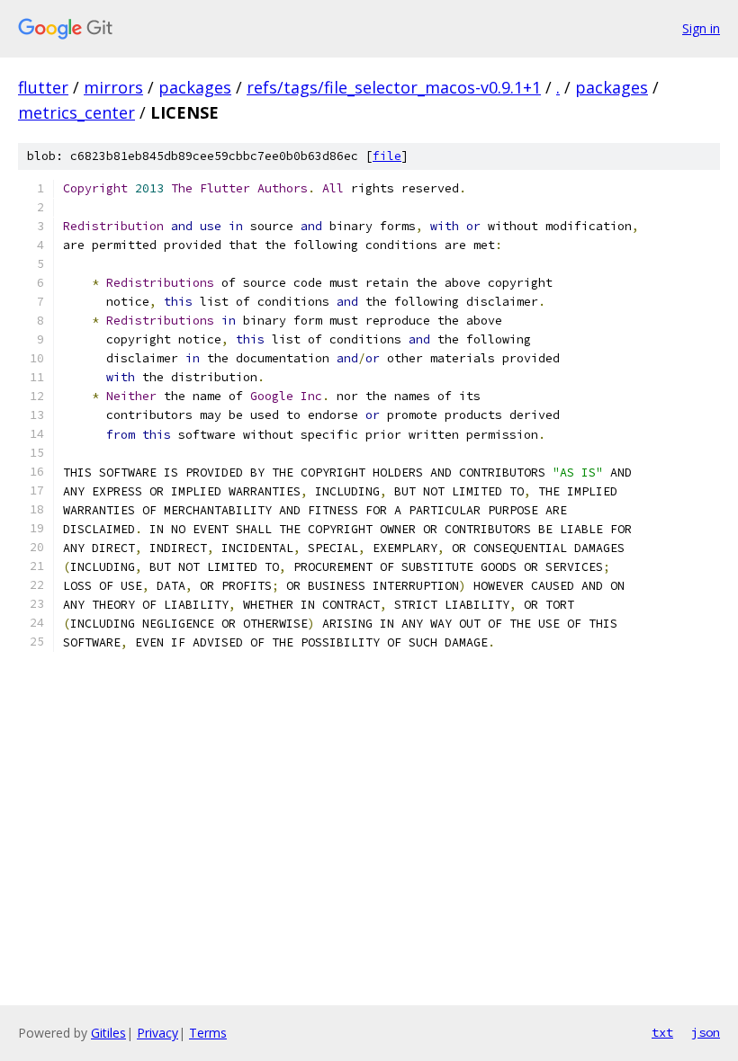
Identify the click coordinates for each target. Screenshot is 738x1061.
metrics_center (76, 112)
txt (662, 1032)
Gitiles (108, 1032)
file (387, 156)
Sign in (701, 28)
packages (194, 87)
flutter (43, 87)
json (705, 1032)
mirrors (113, 87)
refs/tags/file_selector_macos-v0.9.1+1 (394, 87)
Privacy (157, 1032)
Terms (208, 1032)
